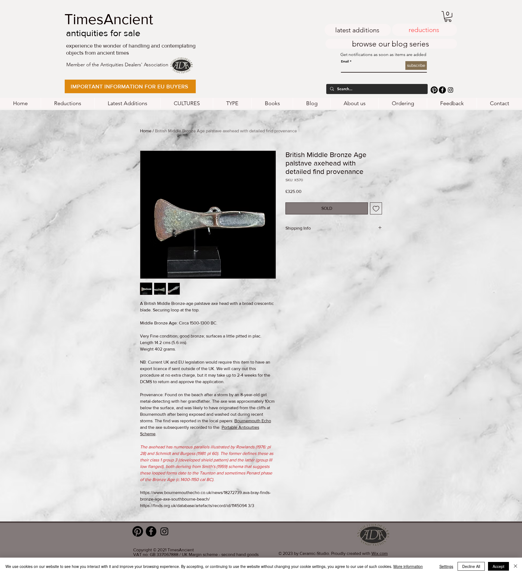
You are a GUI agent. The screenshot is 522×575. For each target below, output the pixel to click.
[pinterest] (434, 89)
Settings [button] (446, 566)
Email (345, 61)
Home (145, 131)
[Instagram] (450, 89)
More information (408, 566)
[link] (448, 16)
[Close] (515, 566)
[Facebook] (442, 89)
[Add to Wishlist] (376, 208)
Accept (498, 566)
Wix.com (379, 553)
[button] (130, 86)
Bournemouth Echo (252, 420)
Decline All (471, 566)
